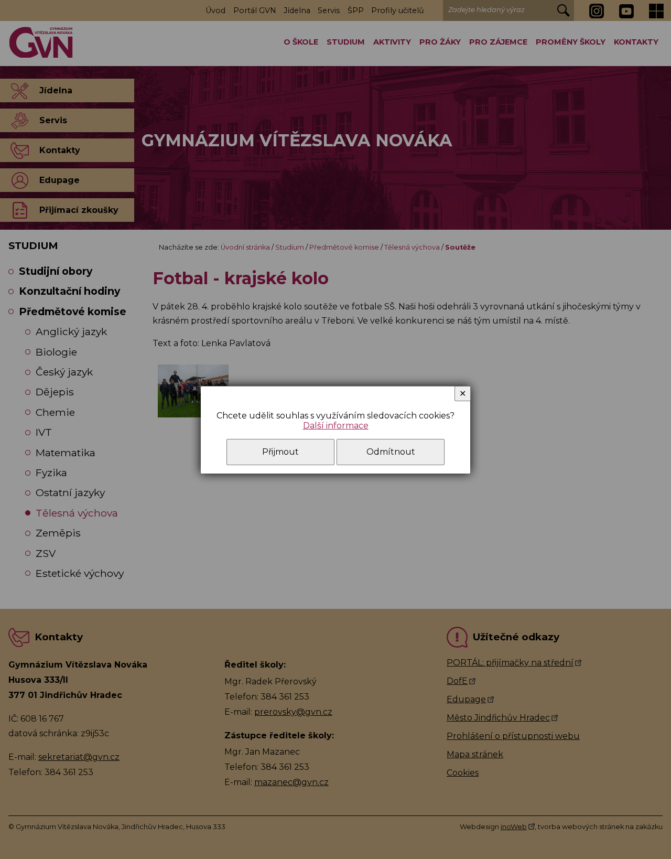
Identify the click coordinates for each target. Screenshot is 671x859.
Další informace (336, 426)
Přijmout (280, 452)
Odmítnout (390, 452)
